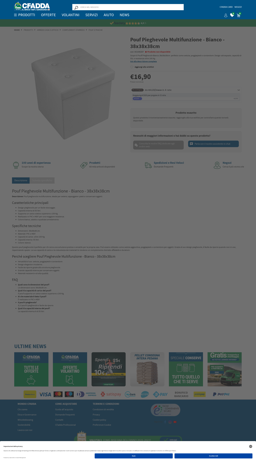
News (124, 14)
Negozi (238, 6)
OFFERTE (48, 14)
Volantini (70, 14)
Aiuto (109, 14)
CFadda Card (226, 6)
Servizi (91, 14)
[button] (224, 14)
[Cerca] (76, 7)
